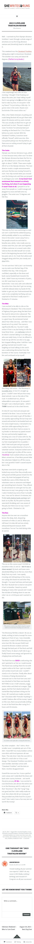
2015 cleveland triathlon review (23, 832)
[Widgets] (17, 936)
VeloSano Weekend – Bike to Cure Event (9, 928)
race (19, 837)
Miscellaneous (17, 28)
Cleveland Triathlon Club (25, 833)
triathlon (10, 838)
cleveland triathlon (13, 833)
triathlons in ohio (17, 838)
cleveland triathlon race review (11, 835)
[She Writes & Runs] (17, 7)
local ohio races (24, 835)
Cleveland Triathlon (25, 51)
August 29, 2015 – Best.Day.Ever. (26, 928)
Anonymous (14, 862)
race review (24, 837)
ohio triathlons (13, 837)
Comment (26, 914)
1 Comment (26, 838)
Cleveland (4, 833)
